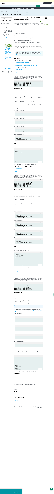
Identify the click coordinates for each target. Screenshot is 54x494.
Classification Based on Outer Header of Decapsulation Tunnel (8, 69)
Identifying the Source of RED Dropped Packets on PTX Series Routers (8, 48)
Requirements (46, 24)
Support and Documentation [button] (32, 3)
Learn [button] (40, 3)
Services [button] (18, 3)
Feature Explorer (19, 8)
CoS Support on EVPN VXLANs (7, 63)
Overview (46, 25)
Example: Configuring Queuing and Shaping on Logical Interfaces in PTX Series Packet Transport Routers (8, 56)
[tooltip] (46, 18)
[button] (51, 489)
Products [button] (13, 3)
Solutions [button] (7, 3)
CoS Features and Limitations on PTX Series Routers (8, 37)
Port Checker (33, 8)
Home (2, 10)
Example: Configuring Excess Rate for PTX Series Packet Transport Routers (8, 45)
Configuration (46, 26)
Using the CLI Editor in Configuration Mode (30, 105)
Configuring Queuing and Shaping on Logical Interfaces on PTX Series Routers (8, 52)
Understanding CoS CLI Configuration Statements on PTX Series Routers (8, 66)
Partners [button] (24, 3)
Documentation (4, 6)
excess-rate (16, 400)
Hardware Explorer (26, 8)
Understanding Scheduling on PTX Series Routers (8, 40)
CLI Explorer (14, 8)
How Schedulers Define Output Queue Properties (22, 398)
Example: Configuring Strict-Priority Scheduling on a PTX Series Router (8, 60)
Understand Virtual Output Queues (8, 42)
